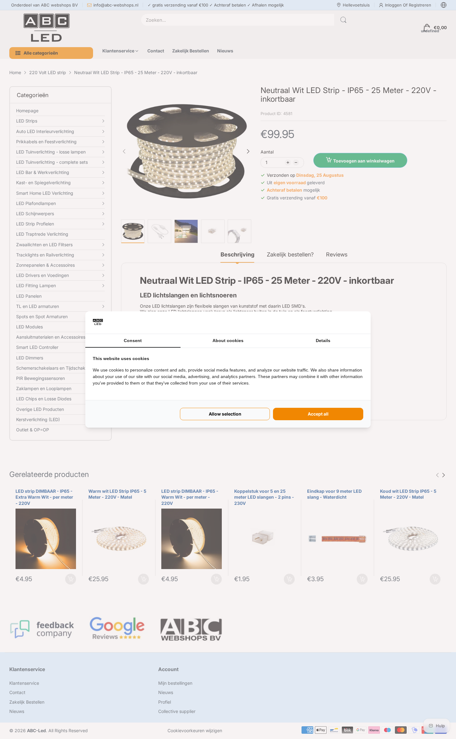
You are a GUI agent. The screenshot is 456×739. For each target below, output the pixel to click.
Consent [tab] (133, 340)
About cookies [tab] (228, 340)
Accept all (318, 413)
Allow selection (225, 413)
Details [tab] (323, 340)
